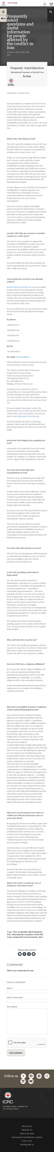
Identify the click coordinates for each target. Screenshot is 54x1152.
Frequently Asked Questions (30, 932)
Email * (15, 997)
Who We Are (27, 1126)
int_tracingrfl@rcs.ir (22, 357)
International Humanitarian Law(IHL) (27, 1137)
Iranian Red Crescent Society (25, 937)
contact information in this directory (25, 416)
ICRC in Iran (27, 1141)
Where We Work (27, 1133)
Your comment (12, 1007)
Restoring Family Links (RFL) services (21, 287)
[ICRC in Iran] (27, 3)
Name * (9, 988)
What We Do (27, 1130)
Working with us (27, 1144)
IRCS (41, 937)
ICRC (9, 934)
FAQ (15, 932)
